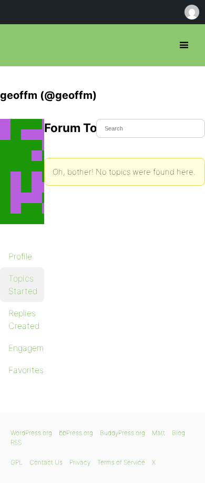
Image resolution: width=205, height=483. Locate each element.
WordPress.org (31, 433)
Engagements (26, 348)
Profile (20, 256)
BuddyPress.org (122, 433)
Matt (158, 433)
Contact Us (46, 462)
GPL (17, 462)
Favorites (26, 370)
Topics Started (23, 284)
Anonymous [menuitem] (191, 12)
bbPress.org (17, 45)
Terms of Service (121, 462)
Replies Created (24, 319)
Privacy (79, 462)
